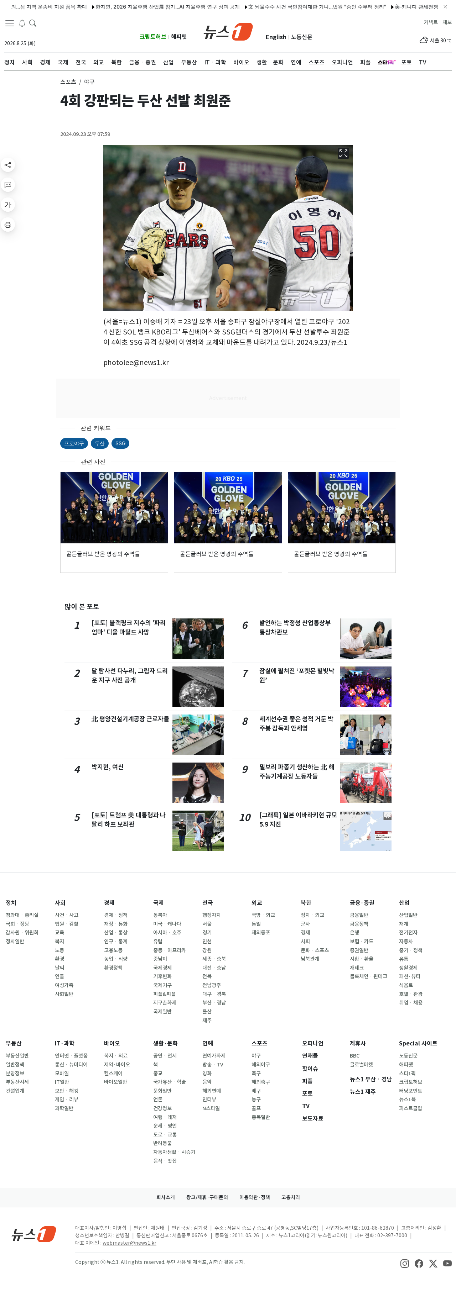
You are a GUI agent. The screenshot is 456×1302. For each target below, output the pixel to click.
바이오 (112, 1043)
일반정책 (15, 1064)
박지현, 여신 (108, 767)
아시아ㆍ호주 (167, 932)
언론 (157, 1099)
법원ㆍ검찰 (66, 924)
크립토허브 (153, 37)
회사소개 (165, 1197)
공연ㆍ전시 (165, 1056)
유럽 (157, 941)
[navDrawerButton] (9, 23)
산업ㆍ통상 (116, 932)
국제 (158, 903)
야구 (256, 1056)
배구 (256, 1091)
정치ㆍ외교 (312, 915)
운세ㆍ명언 (165, 1126)
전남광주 (211, 985)
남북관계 (310, 959)
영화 (207, 1073)
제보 (447, 22)
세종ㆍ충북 (214, 959)
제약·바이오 (117, 1064)
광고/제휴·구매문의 (207, 1197)
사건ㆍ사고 (66, 915)
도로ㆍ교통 (165, 1135)
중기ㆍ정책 (411, 950)
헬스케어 (113, 1073)
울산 (207, 1011)
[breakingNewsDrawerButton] (22, 22)
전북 (207, 976)
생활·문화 (165, 1043)
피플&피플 (164, 994)
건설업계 (15, 1091)
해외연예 (211, 1091)
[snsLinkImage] (404, 1262)
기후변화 (162, 976)
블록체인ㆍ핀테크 (368, 976)
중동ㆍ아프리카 (169, 950)
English (276, 37)
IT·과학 (64, 1043)
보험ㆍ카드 (361, 941)
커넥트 (431, 22)
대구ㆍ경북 (214, 994)
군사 (305, 924)
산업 (404, 903)
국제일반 (162, 1011)
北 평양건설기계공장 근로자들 (130, 719)
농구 (256, 1099)
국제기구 (162, 985)
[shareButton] (8, 165)
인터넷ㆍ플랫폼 (71, 1056)
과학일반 (64, 1108)
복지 (59, 941)
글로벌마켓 (361, 1064)
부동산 (14, 1043)
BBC (354, 1056)
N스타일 (211, 1108)
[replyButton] (8, 185)
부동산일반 (17, 1056)
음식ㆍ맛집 (165, 1161)
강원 (207, 950)
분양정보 (15, 1073)
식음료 (406, 985)
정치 (11, 903)
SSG (120, 443)
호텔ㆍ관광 (411, 994)
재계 (403, 924)
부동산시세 (17, 1082)
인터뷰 (209, 1099)
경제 (109, 903)
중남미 (160, 959)
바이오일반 (115, 1082)
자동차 (406, 941)
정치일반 (15, 941)
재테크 (357, 968)
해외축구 (261, 1082)
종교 (157, 1073)
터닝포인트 (410, 1091)
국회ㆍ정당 (17, 924)
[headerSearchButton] (32, 22)
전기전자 (408, 932)
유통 (403, 959)
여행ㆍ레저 (165, 1117)
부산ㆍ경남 (214, 1003)
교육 (59, 932)
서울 (207, 924)
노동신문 (301, 37)
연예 (207, 1043)
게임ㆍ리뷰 (66, 1099)
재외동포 (261, 932)
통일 (256, 924)
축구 (256, 1073)
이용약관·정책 (254, 1197)
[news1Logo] (34, 1233)
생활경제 (408, 968)
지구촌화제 (164, 1003)
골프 (256, 1108)
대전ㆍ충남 (214, 968)
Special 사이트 (418, 1043)
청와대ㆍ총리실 (22, 915)
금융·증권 (362, 903)
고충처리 (290, 1197)
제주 (207, 1020)
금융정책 (359, 924)
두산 (100, 443)
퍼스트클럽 (410, 1108)
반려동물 (162, 1143)
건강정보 (162, 1108)
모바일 (62, 1073)
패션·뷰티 (409, 976)
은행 (354, 932)
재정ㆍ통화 (116, 924)
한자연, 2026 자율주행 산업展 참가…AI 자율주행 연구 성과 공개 (141, 7)
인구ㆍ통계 (116, 941)
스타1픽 (407, 1073)
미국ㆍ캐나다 (167, 924)
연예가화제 (214, 1056)
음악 (207, 1082)
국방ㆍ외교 (263, 915)
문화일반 (162, 1091)
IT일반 (62, 1082)
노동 (59, 950)
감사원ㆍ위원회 (22, 932)
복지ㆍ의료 (116, 1056)
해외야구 (261, 1064)
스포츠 (260, 1043)
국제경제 (162, 968)
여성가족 (64, 985)
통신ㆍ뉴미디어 (71, 1064)
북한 (306, 903)
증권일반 (359, 950)
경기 (207, 932)
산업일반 (408, 915)
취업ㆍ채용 (411, 1003)
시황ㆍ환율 (361, 959)
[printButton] (8, 224)
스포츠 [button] (68, 81)
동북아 (160, 915)
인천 (207, 941)
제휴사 (358, 1043)
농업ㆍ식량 (116, 959)
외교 (257, 903)
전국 (207, 903)
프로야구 (74, 443)
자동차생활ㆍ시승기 (174, 1152)
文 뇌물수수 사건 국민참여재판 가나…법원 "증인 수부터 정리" (291, 7)
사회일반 (64, 994)
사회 (60, 903)
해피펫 (179, 37)
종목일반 (261, 1117)
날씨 (59, 968)
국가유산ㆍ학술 (169, 1082)
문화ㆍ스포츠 (315, 950)
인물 (59, 976)
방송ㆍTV (212, 1064)
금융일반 (359, 915)
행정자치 (211, 915)
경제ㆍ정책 (116, 915)
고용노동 (113, 950)
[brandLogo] (228, 31)
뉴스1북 (407, 1099)
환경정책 (113, 968)
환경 (59, 959)
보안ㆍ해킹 (66, 1091)
